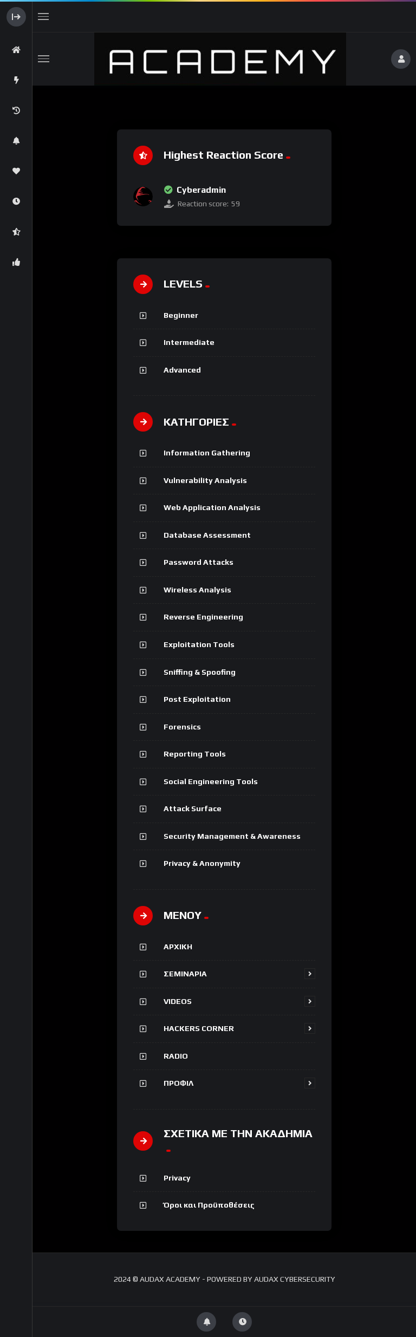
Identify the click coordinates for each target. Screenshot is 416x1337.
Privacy (177, 1177)
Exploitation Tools (199, 644)
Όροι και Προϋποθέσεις (209, 1205)
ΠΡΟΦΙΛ (178, 1083)
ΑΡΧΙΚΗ (178, 946)
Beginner (181, 315)
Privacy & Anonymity (202, 863)
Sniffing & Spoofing (200, 672)
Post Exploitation (197, 699)
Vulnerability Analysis (205, 480)
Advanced (182, 370)
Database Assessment (207, 535)
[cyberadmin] (143, 196)
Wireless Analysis (197, 589)
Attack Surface (193, 808)
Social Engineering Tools (211, 781)
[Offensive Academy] (220, 59)
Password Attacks (198, 562)
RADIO (176, 1056)
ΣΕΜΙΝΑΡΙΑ (185, 973)
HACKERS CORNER (199, 1028)
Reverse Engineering (203, 616)
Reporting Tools (195, 753)
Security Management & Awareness (232, 836)
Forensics (182, 726)
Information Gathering (207, 452)
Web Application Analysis (212, 507)
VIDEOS (178, 1001)
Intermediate (189, 342)
